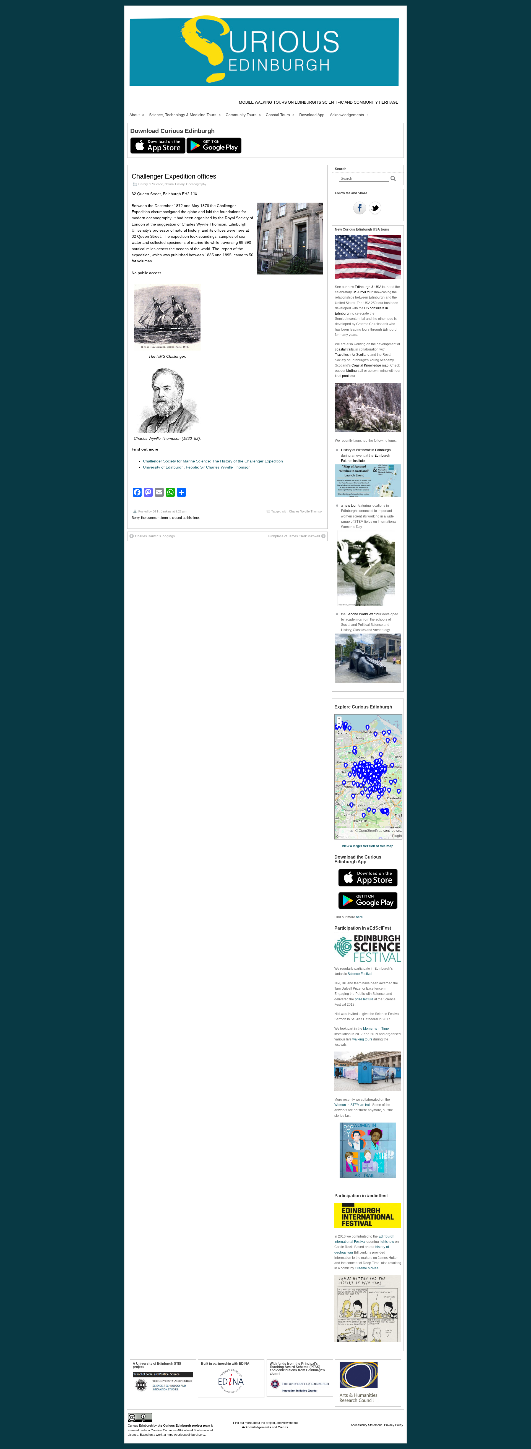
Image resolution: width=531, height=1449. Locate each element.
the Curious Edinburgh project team (184, 1425)
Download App (311, 115)
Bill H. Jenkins (162, 511)
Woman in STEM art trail (352, 1105)
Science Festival (360, 974)
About (134, 115)
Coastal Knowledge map (370, 365)
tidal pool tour (345, 376)
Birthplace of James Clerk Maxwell (294, 536)
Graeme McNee (367, 1268)
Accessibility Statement (366, 1425)
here (359, 917)
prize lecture (364, 999)
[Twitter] (375, 208)
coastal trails (344, 349)
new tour (351, 506)
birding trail (354, 371)
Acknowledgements (347, 115)
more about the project (260, 1422)
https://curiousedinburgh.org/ (186, 1434)
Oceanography (196, 184)
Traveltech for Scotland (352, 355)
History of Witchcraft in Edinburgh (366, 450)
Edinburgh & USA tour (371, 287)
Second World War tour (364, 614)
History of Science (150, 184)
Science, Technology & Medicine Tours (182, 115)
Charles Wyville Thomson (306, 511)
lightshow (387, 1242)
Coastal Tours (278, 115)
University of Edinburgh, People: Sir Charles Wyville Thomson (197, 467)
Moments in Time (376, 1028)
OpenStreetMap (370, 831)
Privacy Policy (393, 1425)
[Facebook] (359, 208)
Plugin (397, 836)
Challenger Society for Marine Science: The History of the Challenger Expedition (213, 461)
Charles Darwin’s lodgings (155, 536)
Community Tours (241, 115)
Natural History (174, 184)
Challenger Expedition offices (174, 176)
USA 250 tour (363, 292)
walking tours (362, 1039)
